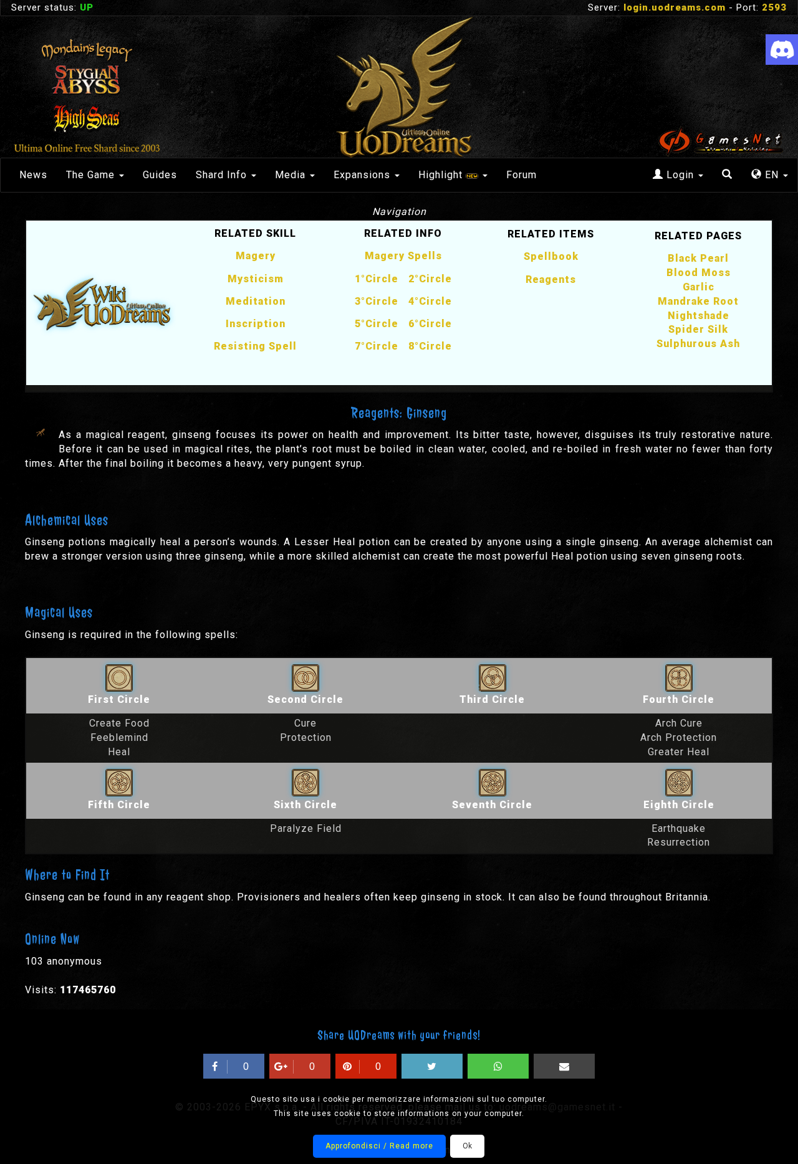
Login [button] (680, 175)
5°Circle (376, 324)
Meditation (256, 301)
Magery (256, 256)
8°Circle (430, 346)
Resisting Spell (255, 346)
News (33, 175)
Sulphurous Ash (698, 344)
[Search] (727, 175)
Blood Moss (698, 273)
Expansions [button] (363, 175)
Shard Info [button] (223, 175)
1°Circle (376, 279)
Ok (467, 1146)
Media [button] (292, 175)
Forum (521, 175)
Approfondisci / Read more (379, 1146)
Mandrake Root (698, 301)
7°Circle (376, 346)
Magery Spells (403, 256)
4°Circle (430, 301)
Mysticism (256, 279)
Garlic (698, 287)
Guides (160, 175)
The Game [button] (92, 175)
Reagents (551, 279)
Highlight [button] (442, 175)
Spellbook (551, 256)
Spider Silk (698, 329)
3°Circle (376, 301)
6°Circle (430, 324)
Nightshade (698, 316)
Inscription (256, 324)
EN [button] (772, 175)
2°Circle (430, 279)
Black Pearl (698, 258)
